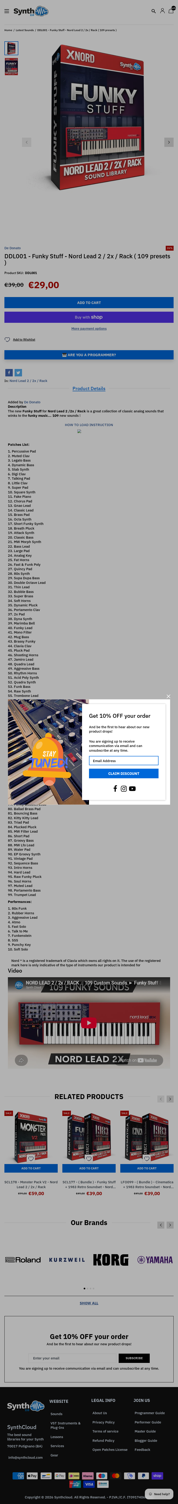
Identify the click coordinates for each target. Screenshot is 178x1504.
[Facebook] (115, 788)
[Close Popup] (168, 696)
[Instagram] (123, 788)
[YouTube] (132, 788)
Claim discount (123, 773)
